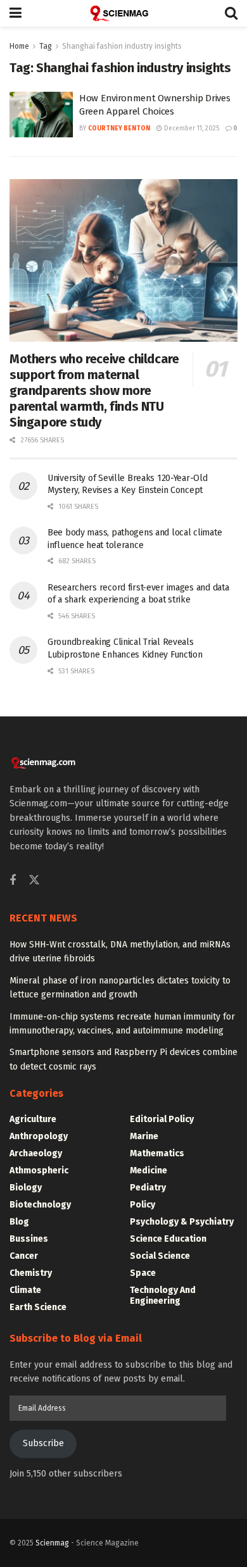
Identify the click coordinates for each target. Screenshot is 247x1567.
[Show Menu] (16, 13)
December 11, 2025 (190, 128)
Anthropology (39, 1136)
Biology (26, 1187)
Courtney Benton (119, 128)
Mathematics (157, 1153)
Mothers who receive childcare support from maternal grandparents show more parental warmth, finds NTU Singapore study (94, 390)
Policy (142, 1204)
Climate (25, 1290)
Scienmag (52, 1543)
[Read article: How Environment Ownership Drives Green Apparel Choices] (41, 114)
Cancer (24, 1256)
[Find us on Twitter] (34, 881)
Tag (45, 46)
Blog (19, 1221)
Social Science (160, 1256)
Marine (144, 1136)
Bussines (29, 1238)
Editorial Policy (162, 1119)
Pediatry (148, 1187)
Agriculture (33, 1119)
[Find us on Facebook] (13, 881)
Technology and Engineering (163, 1295)
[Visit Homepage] (124, 13)
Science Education (168, 1238)
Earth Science (38, 1307)
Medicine (148, 1170)
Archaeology (36, 1153)
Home (19, 46)
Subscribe (43, 1443)
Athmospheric (39, 1170)
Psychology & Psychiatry (182, 1221)
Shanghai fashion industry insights (122, 46)
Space (143, 1273)
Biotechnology (40, 1204)
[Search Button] (231, 13)
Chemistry (31, 1273)
